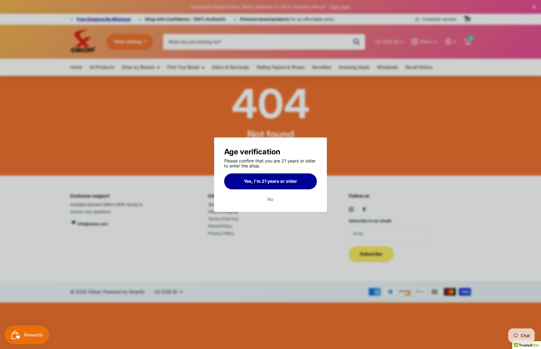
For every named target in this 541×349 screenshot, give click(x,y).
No (270, 199)
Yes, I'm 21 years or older (270, 181)
